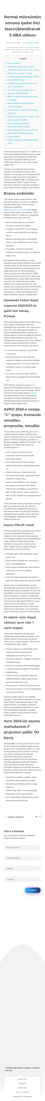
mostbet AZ (19, 817)
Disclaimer (22, 1083)
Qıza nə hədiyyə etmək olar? (19, 123)
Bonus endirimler (14, 63)
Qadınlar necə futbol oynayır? (19, 127)
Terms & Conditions (22, 1092)
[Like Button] (36, 817)
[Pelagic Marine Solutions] (18, 6)
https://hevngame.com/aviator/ (15, 210)
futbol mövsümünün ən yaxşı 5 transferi (23, 130)
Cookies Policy (22, 1088)
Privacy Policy (22, 1079)
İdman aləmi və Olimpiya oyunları (20, 133)
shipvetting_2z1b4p (32, 43)
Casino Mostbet (14, 137)
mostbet (34, 393)
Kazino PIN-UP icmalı (16, 80)
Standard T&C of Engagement (22, 1096)
